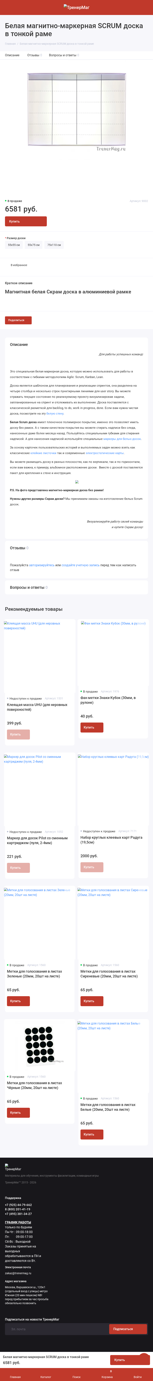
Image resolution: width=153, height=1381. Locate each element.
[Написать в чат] (144, 1359)
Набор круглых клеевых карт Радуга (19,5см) (111, 839)
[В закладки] (68, 625)
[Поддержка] (145, 7)
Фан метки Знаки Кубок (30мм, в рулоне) (108, 700)
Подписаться (123, 1329)
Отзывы (34, 55)
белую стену (54, 413)
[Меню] (7, 7)
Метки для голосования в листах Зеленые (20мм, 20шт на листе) (34, 973)
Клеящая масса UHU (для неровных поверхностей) (37, 707)
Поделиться (16, 320)
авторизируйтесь (42, 565)
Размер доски (16, 238)
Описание (12, 55)
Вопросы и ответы (64, 55)
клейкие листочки (43, 453)
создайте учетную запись (81, 565)
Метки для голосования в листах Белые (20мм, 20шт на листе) (107, 1107)
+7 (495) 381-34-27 (18, 1214)
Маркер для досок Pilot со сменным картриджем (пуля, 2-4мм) (37, 840)
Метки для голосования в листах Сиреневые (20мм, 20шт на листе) (109, 973)
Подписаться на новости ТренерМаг (32, 1319)
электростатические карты (105, 453)
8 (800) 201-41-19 (17, 1209)
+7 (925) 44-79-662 (18, 1205)
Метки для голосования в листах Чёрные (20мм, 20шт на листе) (34, 1085)
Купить (89, 727)
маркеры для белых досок (122, 439)
